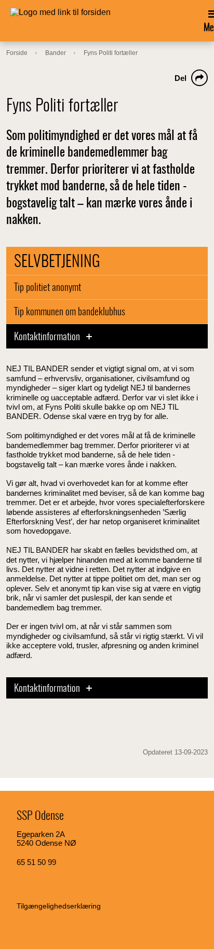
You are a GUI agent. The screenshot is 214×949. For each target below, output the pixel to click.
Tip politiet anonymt (47, 288)
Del (180, 78)
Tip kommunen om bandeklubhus (69, 312)
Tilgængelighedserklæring (59, 906)
